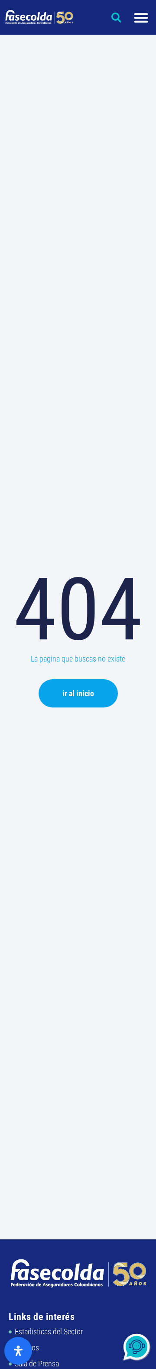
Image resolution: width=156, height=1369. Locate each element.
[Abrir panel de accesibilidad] (18, 1351)
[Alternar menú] (141, 17)
